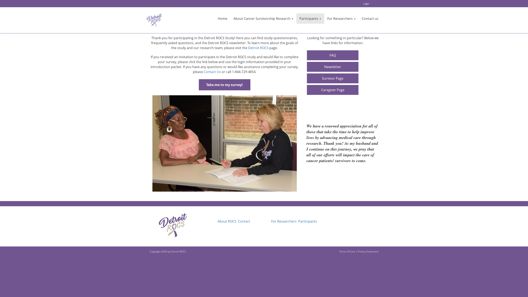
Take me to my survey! (224, 84)
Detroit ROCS (258, 48)
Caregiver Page (332, 90)
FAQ (333, 55)
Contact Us (212, 72)
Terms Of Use (347, 251)
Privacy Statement (368, 251)
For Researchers (284, 221)
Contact (244, 221)
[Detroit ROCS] (154, 20)
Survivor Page (332, 78)
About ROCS (227, 221)
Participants (307, 221)
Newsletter (332, 67)
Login (366, 3)
